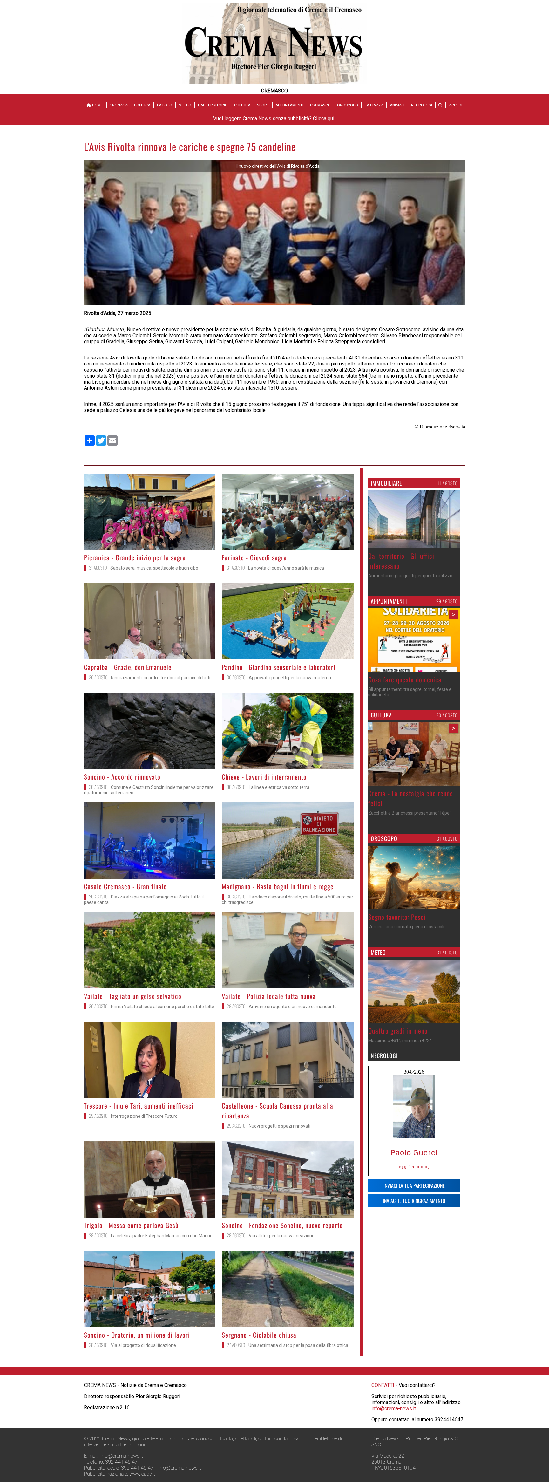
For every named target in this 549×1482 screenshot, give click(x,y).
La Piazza (374, 105)
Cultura (242, 105)
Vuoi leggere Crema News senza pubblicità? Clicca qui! (274, 118)
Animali (397, 105)
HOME (97, 105)
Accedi (455, 105)
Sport (263, 105)
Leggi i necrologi (414, 1167)
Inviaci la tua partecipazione (414, 1185)
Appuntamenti (289, 105)
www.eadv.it (142, 1474)
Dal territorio (213, 105)
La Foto (164, 105)
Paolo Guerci (413, 1152)
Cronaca (119, 105)
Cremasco (320, 105)
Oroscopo (347, 105)
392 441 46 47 (121, 1462)
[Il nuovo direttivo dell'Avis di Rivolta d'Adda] (274, 303)
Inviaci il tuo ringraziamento (414, 1201)
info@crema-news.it (393, 1408)
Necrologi (421, 105)
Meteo (185, 105)
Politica (142, 105)
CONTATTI (382, 1385)
